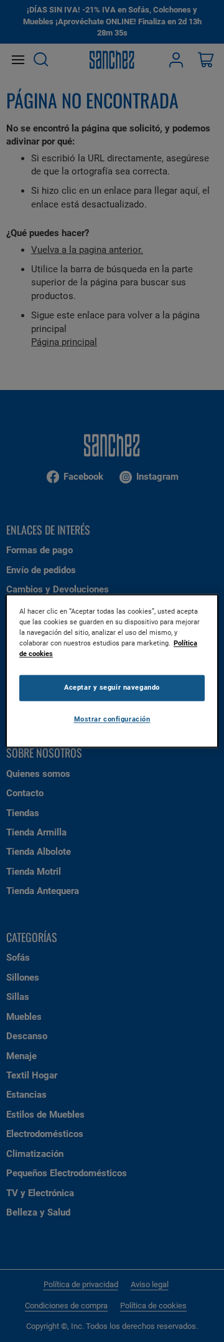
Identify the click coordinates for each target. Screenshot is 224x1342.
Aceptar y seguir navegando (112, 687)
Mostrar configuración (112, 719)
